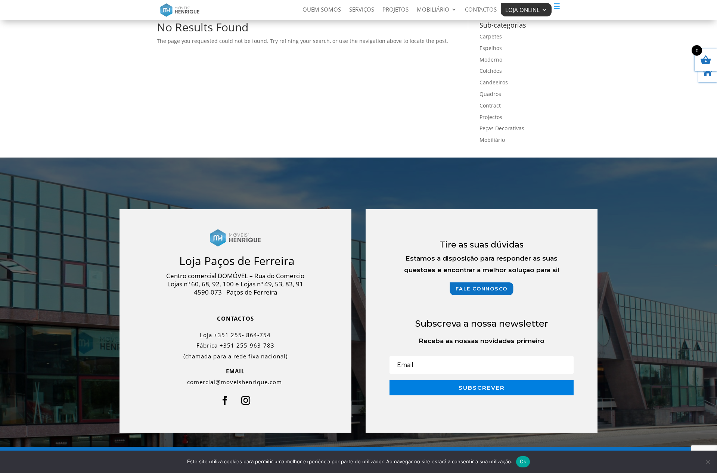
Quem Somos (321, 10)
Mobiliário (433, 10)
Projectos (490, 117)
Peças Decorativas (501, 128)
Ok (523, 461)
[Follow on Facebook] (225, 401)
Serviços (361, 10)
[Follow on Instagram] (246, 401)
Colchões (490, 70)
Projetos (395, 10)
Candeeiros (493, 82)
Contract (490, 105)
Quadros (490, 93)
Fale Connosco (482, 288)
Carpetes (490, 36)
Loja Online (522, 9)
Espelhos (490, 48)
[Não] (707, 462)
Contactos (481, 10)
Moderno (490, 59)
